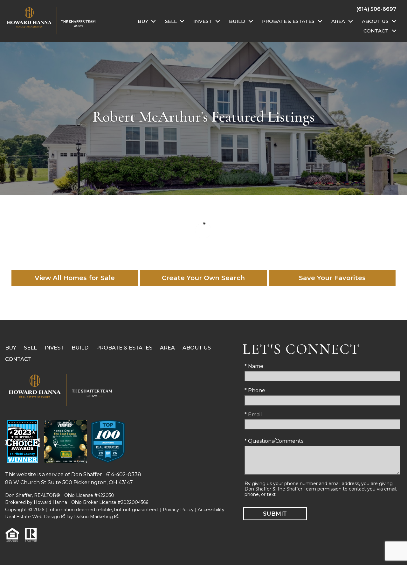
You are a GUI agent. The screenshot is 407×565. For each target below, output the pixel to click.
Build (80, 348)
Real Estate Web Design (33, 516)
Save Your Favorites (332, 278)
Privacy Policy (178, 509)
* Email (253, 415)
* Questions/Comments (274, 441)
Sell (30, 348)
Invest (54, 348)
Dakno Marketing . (96, 516)
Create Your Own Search (203, 278)
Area (167, 348)
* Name (254, 366)
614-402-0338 (123, 474)
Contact (18, 359)
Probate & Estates (124, 348)
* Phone (255, 390)
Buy (10, 348)
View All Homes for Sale (75, 278)
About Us (197, 348)
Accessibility (211, 509)
